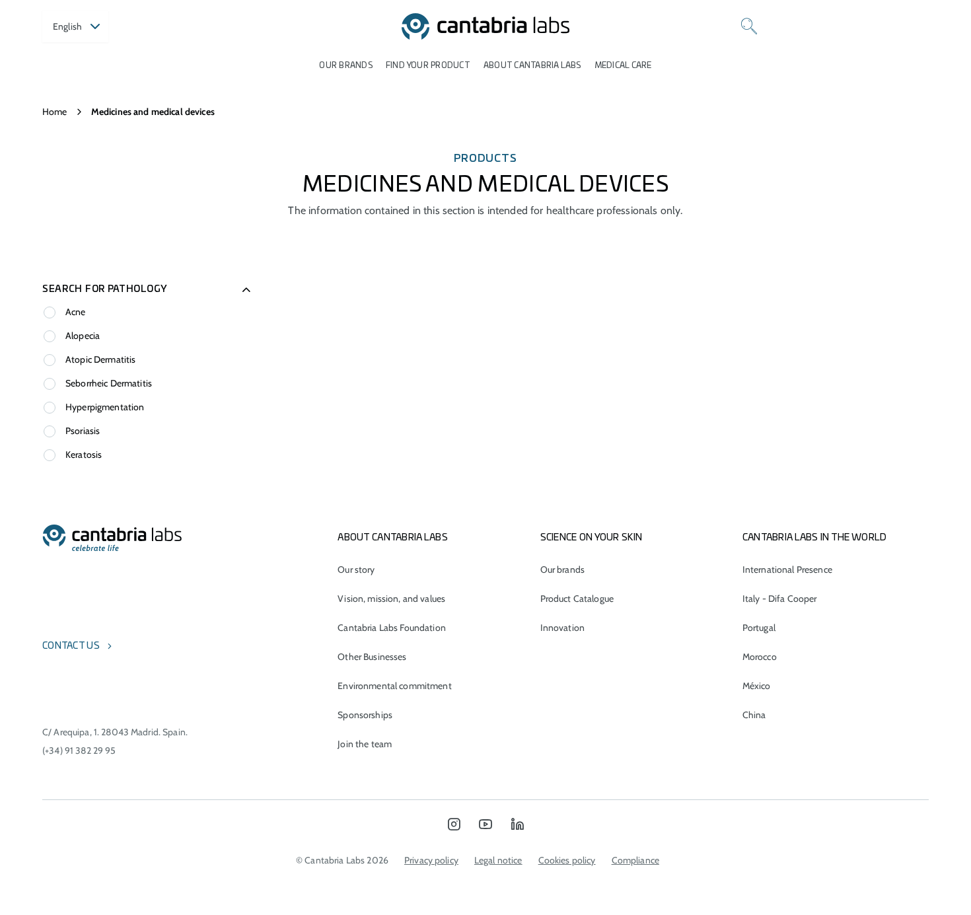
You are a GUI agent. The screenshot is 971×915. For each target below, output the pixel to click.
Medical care (623, 65)
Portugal (758, 628)
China (754, 715)
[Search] (749, 26)
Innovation (562, 628)
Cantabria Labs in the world (814, 537)
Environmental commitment (394, 686)
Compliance (635, 860)
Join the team (365, 744)
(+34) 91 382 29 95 (79, 750)
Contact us (71, 646)
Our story (356, 569)
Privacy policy (431, 860)
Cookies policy (567, 860)
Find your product (428, 65)
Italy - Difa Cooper (779, 598)
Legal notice (498, 860)
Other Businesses (372, 657)
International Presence (787, 569)
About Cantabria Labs (532, 65)
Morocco (759, 657)
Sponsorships (365, 715)
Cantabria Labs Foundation (392, 628)
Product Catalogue (577, 598)
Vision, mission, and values (391, 598)
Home (54, 112)
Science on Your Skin (591, 537)
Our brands (345, 65)
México (756, 686)
